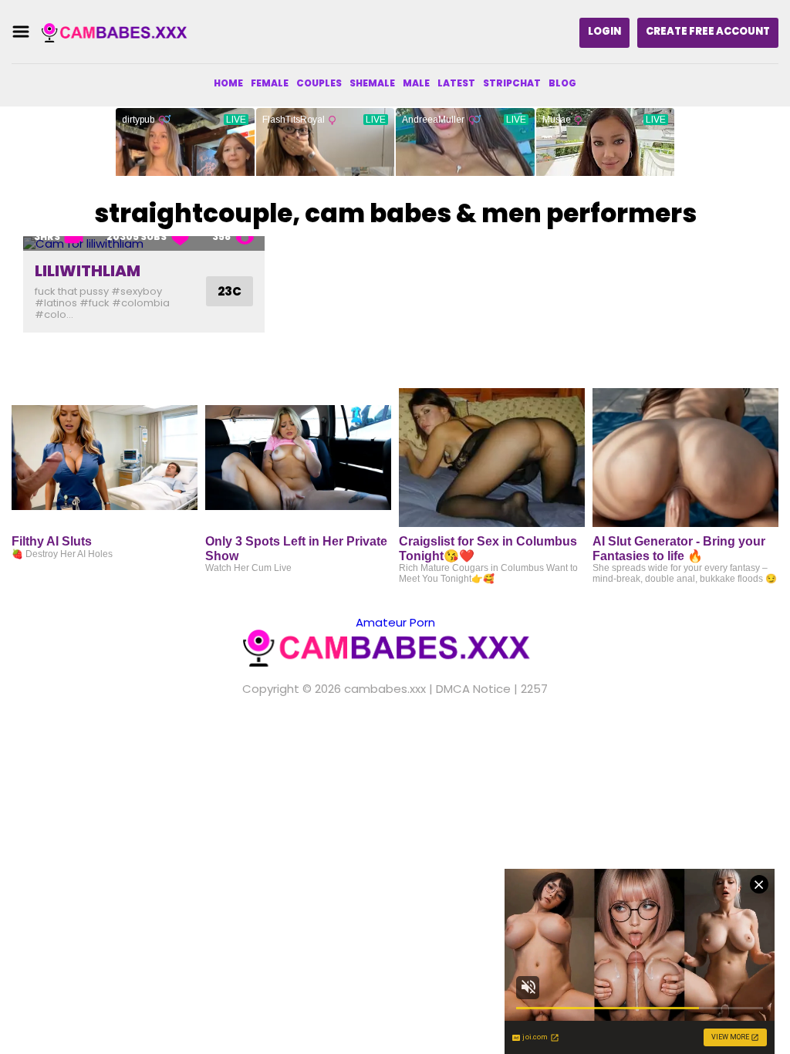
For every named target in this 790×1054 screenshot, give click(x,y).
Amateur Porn (395, 622)
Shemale (372, 83)
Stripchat (512, 83)
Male (416, 83)
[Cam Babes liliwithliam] (144, 243)
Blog (562, 83)
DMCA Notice (473, 689)
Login (604, 31)
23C (229, 291)
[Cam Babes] (119, 32)
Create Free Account (708, 31)
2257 (534, 689)
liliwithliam (87, 271)
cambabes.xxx (385, 689)
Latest (456, 83)
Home (228, 83)
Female (270, 83)
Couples (319, 83)
